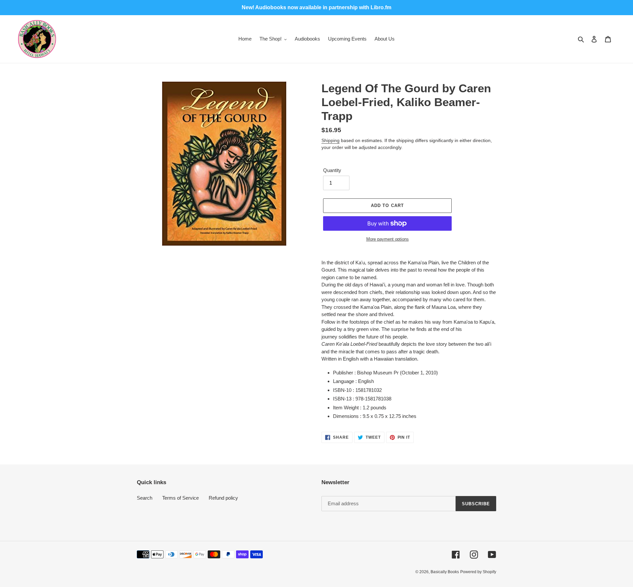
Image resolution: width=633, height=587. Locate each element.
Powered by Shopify (478, 572)
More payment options (387, 239)
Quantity (332, 170)
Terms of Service (180, 498)
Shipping (330, 140)
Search (144, 498)
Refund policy (223, 498)
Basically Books (445, 572)
